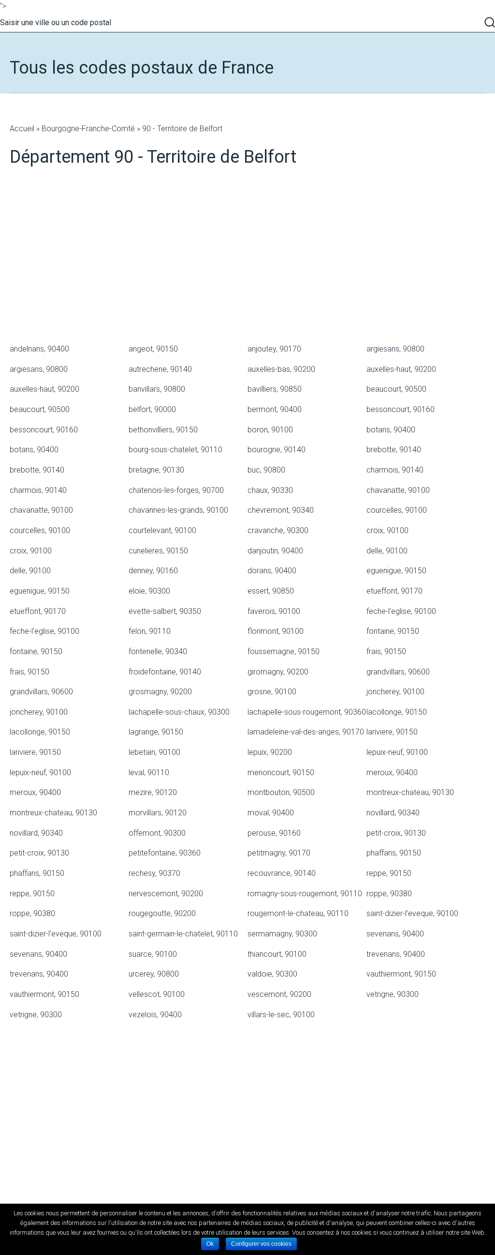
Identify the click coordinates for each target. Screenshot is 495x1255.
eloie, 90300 (149, 591)
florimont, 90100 (276, 631)
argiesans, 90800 (395, 348)
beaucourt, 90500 (396, 389)
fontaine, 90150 (392, 631)
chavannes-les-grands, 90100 (178, 510)
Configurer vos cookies (261, 1243)
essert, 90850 (271, 591)
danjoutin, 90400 (275, 550)
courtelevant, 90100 (162, 530)
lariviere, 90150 (392, 731)
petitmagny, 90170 (279, 852)
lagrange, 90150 (156, 731)
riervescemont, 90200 (166, 893)
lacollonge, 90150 (396, 712)
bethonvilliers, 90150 (163, 429)
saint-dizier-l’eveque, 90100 (412, 913)
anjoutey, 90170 (274, 348)
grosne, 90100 (272, 691)
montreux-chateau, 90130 (410, 792)
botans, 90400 (390, 429)
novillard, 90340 (393, 812)
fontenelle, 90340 (158, 651)
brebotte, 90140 (393, 449)
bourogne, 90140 (277, 449)
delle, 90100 (387, 550)
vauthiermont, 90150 (401, 974)
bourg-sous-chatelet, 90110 (175, 449)
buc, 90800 (266, 469)
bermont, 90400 (275, 409)
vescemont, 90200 (279, 994)
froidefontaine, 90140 (165, 671)
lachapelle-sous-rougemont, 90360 (307, 712)
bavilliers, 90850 (275, 389)
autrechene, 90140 (160, 369)
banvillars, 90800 (157, 389)
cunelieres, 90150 (158, 550)
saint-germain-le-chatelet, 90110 (183, 933)
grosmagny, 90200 (160, 691)
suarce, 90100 (153, 954)
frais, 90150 (386, 651)
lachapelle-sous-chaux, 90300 (179, 712)
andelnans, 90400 (39, 348)
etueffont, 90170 (394, 591)
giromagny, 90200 (278, 671)
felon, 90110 (150, 631)
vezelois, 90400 (155, 1014)
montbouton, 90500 (281, 792)
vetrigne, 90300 (392, 994)
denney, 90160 (153, 570)
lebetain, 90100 (154, 752)
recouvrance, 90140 (282, 873)
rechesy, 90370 (154, 873)
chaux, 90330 (270, 490)
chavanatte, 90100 (398, 490)
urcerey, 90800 (154, 974)
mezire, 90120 (153, 792)
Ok (210, 1243)
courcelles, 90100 (396, 510)
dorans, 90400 (272, 570)
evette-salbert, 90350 (165, 611)
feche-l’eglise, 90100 (401, 611)
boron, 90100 (270, 429)
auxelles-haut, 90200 (401, 369)
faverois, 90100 (274, 611)
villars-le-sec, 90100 (281, 1014)
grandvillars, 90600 (398, 671)
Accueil (22, 128)
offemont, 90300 (157, 833)
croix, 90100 (387, 530)
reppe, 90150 (388, 873)
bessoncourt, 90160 (400, 409)
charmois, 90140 (394, 469)
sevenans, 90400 (395, 933)
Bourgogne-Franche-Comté (88, 128)
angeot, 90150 (153, 348)
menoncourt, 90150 (281, 772)
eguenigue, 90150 (396, 570)
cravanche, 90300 (278, 530)
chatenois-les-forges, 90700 (176, 490)
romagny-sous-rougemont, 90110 (305, 893)
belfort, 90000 (152, 409)
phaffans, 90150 (393, 852)
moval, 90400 (271, 812)
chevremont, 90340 (281, 510)
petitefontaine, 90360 (165, 852)
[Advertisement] (247, 262)
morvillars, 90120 (158, 812)
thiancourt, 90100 (277, 954)
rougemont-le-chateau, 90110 (298, 913)
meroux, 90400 (392, 772)
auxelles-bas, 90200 (281, 369)
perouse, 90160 (274, 833)
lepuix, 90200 (270, 752)
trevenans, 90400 (395, 954)
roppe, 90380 (389, 893)
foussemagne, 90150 (284, 651)
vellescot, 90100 (157, 994)
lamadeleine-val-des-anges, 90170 (306, 731)
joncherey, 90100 (395, 691)
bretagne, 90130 (156, 469)
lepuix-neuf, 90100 (397, 752)
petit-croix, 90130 (396, 833)
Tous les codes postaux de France (142, 68)
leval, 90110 (149, 772)
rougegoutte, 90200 (162, 913)
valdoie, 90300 (272, 974)
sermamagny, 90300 (282, 933)
